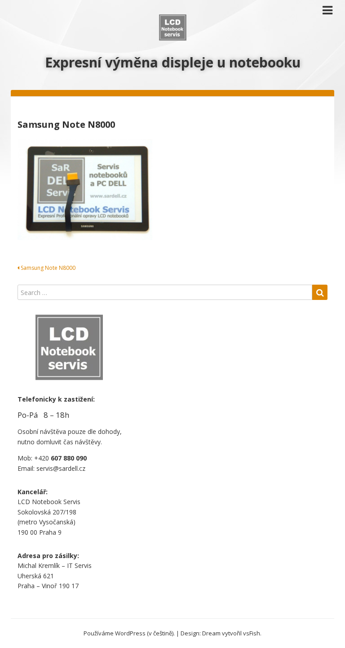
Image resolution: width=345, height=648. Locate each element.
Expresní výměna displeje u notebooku (173, 62)
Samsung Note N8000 (47, 268)
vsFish (251, 633)
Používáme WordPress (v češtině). (129, 633)
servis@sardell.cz (60, 468)
